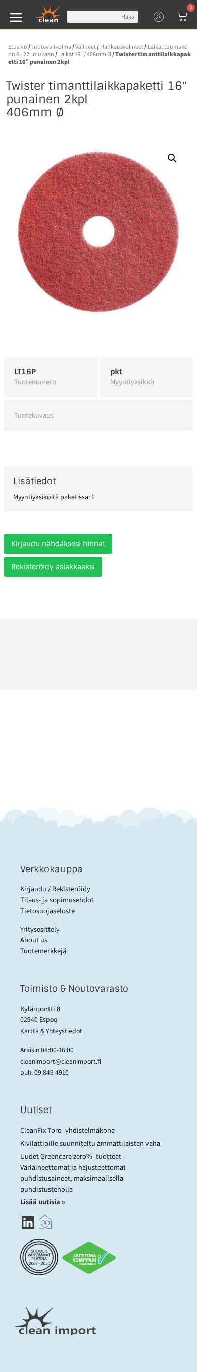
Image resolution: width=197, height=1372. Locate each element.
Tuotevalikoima (51, 46)
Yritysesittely (40, 929)
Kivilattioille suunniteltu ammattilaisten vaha (90, 1143)
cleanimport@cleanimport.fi (60, 1061)
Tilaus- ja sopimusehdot (57, 899)
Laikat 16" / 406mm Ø (84, 54)
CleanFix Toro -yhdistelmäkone (67, 1130)
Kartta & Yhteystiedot (51, 1030)
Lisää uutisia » (43, 1201)
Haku (127, 16)
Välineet (85, 46)
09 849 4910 (51, 1072)
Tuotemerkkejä (43, 950)
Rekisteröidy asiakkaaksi (53, 566)
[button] (172, 158)
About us (33, 939)
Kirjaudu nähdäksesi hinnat (58, 543)
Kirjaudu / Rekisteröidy (55, 888)
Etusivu (17, 46)
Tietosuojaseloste (47, 911)
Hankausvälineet (121, 46)
